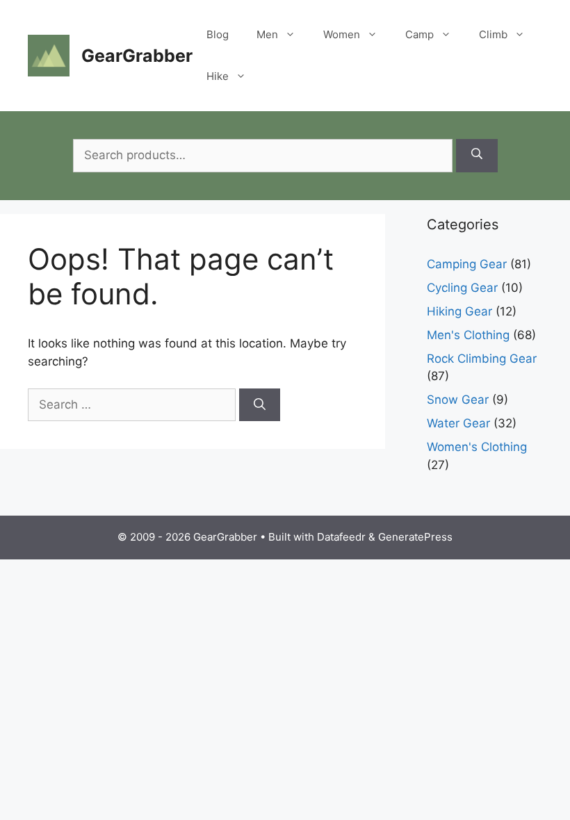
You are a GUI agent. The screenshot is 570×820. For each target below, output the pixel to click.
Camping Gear (467, 264)
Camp (419, 34)
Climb (493, 34)
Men (267, 34)
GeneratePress (415, 536)
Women (341, 34)
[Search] (477, 155)
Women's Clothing (477, 447)
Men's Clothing (468, 335)
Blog (217, 34)
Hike (217, 76)
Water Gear (458, 423)
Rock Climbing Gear (482, 359)
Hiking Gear (459, 311)
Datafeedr (341, 536)
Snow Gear (458, 400)
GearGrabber (137, 55)
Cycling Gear (462, 288)
